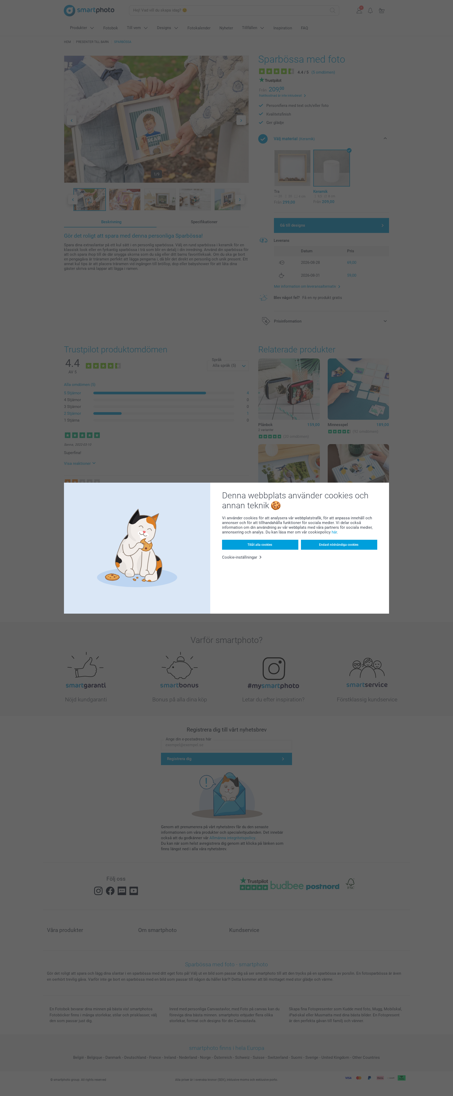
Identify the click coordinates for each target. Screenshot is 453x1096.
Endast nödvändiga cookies (338, 545)
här (334, 532)
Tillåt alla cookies (259, 545)
